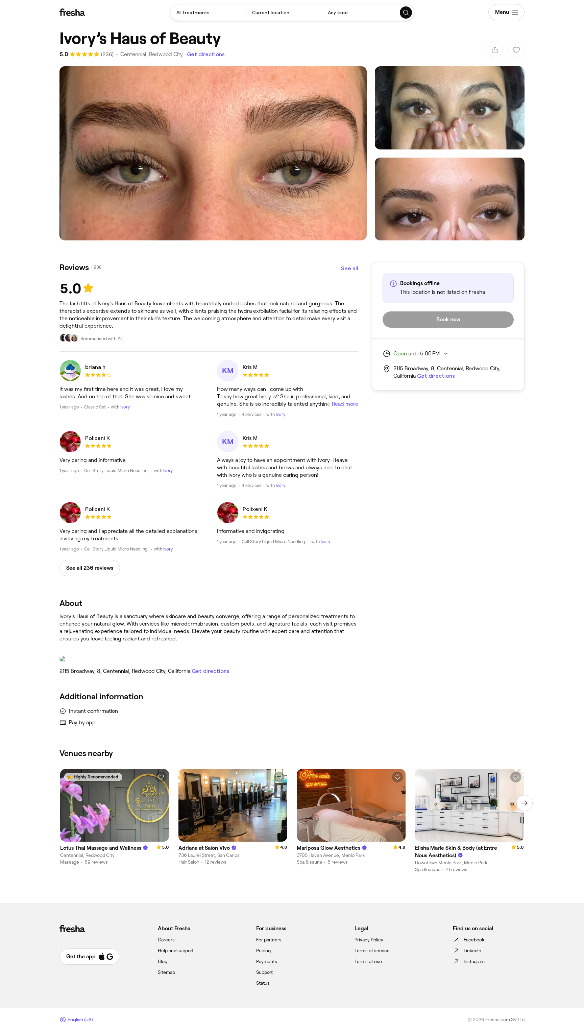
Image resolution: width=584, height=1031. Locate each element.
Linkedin (472, 950)
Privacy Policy (369, 939)
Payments (266, 961)
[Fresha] (72, 12)
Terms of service (372, 950)
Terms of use (368, 961)
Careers (166, 939)
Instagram (474, 961)
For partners (269, 939)
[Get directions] (208, 659)
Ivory (125, 406)
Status (263, 983)
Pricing (263, 950)
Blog (162, 961)
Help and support (176, 950)
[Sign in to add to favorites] (160, 777)
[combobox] (208, 12)
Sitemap (166, 972)
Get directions (206, 54)
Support (264, 972)
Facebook (474, 939)
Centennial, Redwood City (151, 54)
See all (349, 268)
